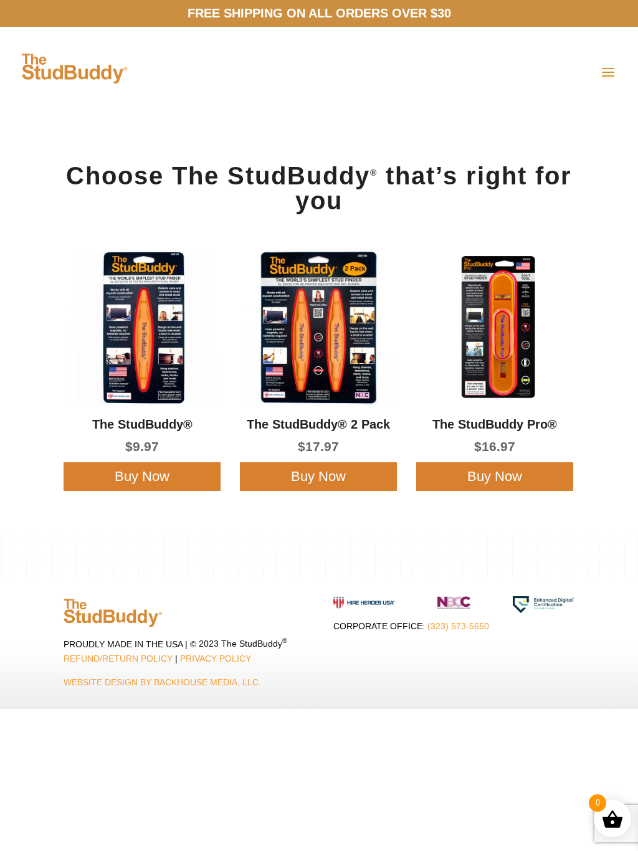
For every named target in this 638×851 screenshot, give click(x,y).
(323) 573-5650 (458, 626)
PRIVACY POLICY (215, 658)
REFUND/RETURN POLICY (118, 658)
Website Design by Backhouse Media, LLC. (162, 682)
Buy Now (142, 476)
